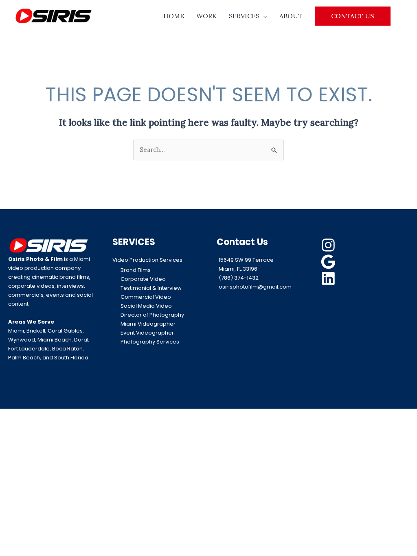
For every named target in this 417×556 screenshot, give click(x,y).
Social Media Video (146, 306)
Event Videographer (147, 333)
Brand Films (136, 270)
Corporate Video (143, 279)
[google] (329, 261)
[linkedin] (329, 278)
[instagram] (329, 245)
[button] (353, 16)
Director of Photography (152, 315)
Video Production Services (147, 260)
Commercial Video (146, 297)
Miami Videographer (148, 324)
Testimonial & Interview (151, 288)
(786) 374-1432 (239, 278)
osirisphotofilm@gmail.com (255, 287)
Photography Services (150, 342)
